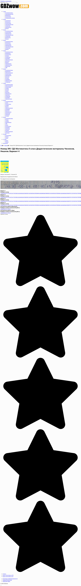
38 (35, 193)
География (7, 58)
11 (6, 193)
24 (20, 193)
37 (34, 193)
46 (44, 193)
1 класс (4, 11)
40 (37, 193)
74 (74, 193)
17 (13, 193)
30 (27, 193)
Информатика (8, 27)
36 (33, 193)
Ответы (4, 573)
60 (59, 193)
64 (63, 193)
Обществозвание (9, 85)
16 (12, 193)
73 (73, 193)
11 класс (4, 139)
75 (75, 193)
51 (49, 193)
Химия (6, 102)
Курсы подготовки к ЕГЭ (8, 576)
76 (76, 193)
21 (17, 193)
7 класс (4, 83)
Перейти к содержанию (5, 1)
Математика (7, 15)
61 (60, 193)
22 (18, 193)
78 (78, 193)
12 (7, 193)
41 (38, 193)
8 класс (4, 100)
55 (53, 193)
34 (31, 193)
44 (42, 193)
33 (30, 193)
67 (66, 193)
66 (65, 193)
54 (52, 193)
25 (21, 193)
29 (26, 193)
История (7, 55)
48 (46, 193)
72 (72, 193)
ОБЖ (6, 67)
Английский (8, 20)
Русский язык (8, 16)
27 (23, 193)
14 (10, 193)
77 (77, 193)
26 (22, 193)
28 (25, 193)
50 (48, 193)
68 (67, 193)
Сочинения (5, 143)
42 (39, 193)
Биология (7, 61)
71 (70, 193)
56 (54, 193)
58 (57, 193)
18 (14, 193)
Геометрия (7, 95)
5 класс (4, 50)
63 (62, 193)
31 (28, 193)
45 (43, 193)
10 (5, 193)
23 (19, 193)
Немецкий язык (8, 65)
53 (51, 193)
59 (58, 193)
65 (64, 193)
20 (16, 193)
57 (56, 193)
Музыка (7, 28)
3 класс (4, 29)
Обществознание (9, 59)
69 (68, 193)
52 (50, 193)
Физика (6, 91)
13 (9, 193)
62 (61, 193)
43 (41, 193)
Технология (7, 66)
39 (36, 193)
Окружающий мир (9, 14)
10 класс (4, 134)
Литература (7, 25)
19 (15, 193)
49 (47, 193)
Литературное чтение (10, 18)
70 (69, 193)
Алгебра (7, 88)
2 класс (4, 19)
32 (29, 193)
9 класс (4, 117)
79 (79, 193)
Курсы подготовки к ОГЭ (8, 575)
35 (32, 193)
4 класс (4, 40)
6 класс (4, 68)
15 (11, 193)
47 (45, 193)
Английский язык (9, 12)
